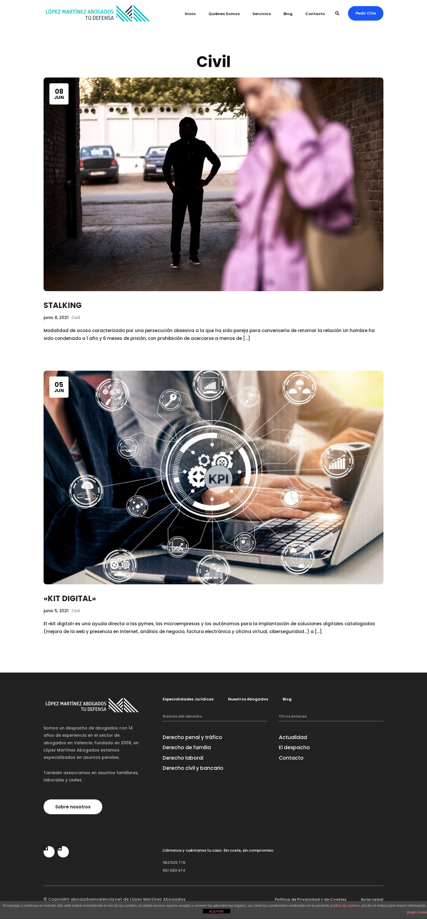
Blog (288, 14)
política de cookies (345, 906)
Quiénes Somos (224, 14)
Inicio (190, 14)
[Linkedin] (63, 851)
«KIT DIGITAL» (70, 598)
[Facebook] (49, 851)
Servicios (261, 14)
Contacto (315, 14)
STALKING (63, 305)
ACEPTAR (216, 911)
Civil (75, 317)
